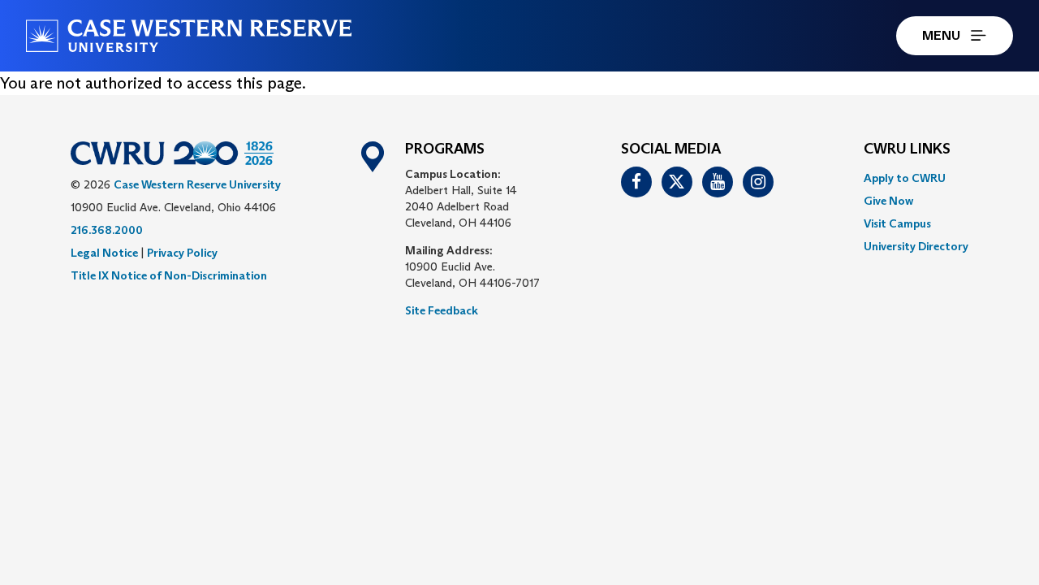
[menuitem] (916, 178)
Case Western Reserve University (197, 184)
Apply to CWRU (905, 178)
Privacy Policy (182, 252)
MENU (941, 35)
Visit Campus (897, 223)
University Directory (916, 246)
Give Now (888, 200)
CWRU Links (907, 149)
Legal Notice (104, 252)
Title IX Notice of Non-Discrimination (169, 275)
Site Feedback (441, 310)
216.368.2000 (107, 230)
